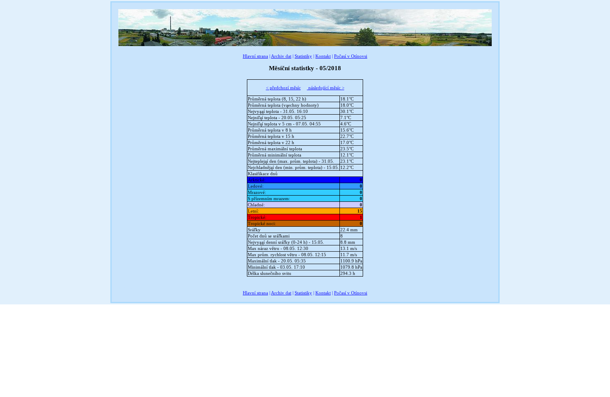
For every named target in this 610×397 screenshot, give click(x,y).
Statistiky (303, 56)
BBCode (126, 287)
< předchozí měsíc (283, 87)
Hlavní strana (255, 56)
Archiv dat (281, 56)
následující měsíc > (325, 87)
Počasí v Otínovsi (350, 56)
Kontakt (323, 56)
